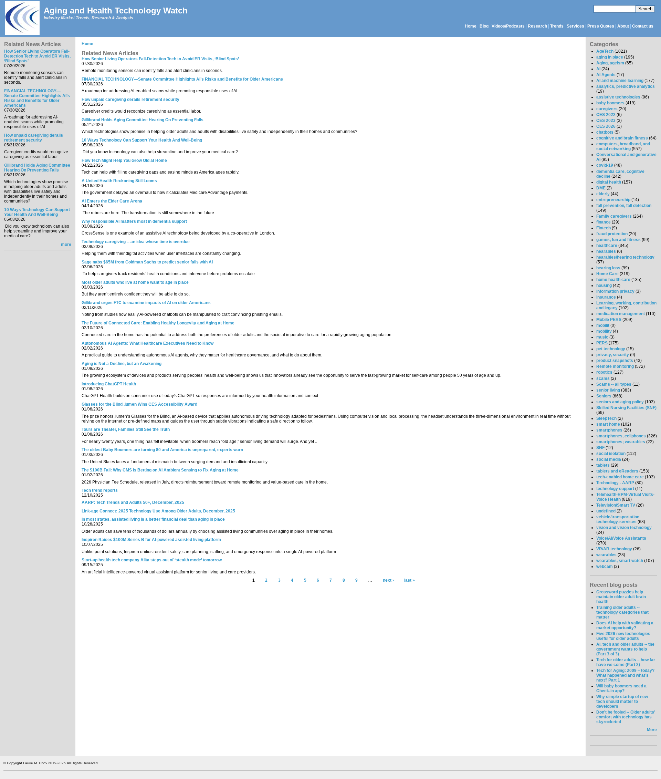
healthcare (606, 245)
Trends (557, 26)
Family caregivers (614, 216)
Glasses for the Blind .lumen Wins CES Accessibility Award (139, 404)
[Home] (22, 18)
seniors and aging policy (620, 401)
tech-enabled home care (620, 477)
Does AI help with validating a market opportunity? (624, 625)
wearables (606, 554)
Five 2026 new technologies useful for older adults (623, 636)
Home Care (607, 273)
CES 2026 (606, 126)
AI (598, 68)
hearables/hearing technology (625, 257)
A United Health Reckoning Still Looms (119, 180)
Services (575, 26)
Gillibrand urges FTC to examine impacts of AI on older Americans (146, 302)
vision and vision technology (624, 527)
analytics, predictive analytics (625, 86)
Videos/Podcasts (508, 26)
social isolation (611, 453)
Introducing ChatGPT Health (109, 384)
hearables (606, 251)
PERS (602, 343)
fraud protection (612, 233)
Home (470, 26)
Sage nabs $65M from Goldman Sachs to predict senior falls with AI (147, 262)
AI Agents (606, 74)
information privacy (615, 291)
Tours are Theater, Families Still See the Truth (126, 429)
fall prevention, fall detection (623, 205)
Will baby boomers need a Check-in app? (621, 688)
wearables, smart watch (619, 560)
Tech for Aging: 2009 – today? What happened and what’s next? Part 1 (625, 675)
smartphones (609, 430)
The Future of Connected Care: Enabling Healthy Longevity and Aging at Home (158, 323)
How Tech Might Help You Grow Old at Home (124, 160)
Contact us (642, 26)
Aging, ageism (610, 63)
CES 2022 (606, 114)
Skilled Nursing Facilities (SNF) (626, 407)
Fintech (603, 228)
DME (601, 188)
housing (604, 285)
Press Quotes (600, 26)
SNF (600, 447)
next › (388, 580)
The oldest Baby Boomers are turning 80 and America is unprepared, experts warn (162, 449)
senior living (608, 390)
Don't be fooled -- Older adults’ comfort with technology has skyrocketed (625, 717)
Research (537, 26)
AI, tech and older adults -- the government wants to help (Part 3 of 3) (625, 649)
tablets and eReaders (617, 471)
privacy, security (612, 354)
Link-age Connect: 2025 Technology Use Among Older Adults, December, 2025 (158, 511)
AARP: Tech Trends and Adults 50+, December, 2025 (133, 502)
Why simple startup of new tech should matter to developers (622, 701)
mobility (604, 331)
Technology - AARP (615, 482)
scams (603, 378)
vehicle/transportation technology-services (617, 519)
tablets (603, 465)
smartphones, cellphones (621, 436)
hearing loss (608, 268)
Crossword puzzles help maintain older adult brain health (621, 597)
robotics (604, 372)
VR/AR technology (614, 549)
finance (603, 222)
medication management (620, 313)
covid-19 (604, 165)
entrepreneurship (613, 199)
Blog (484, 26)
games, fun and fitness (618, 239)
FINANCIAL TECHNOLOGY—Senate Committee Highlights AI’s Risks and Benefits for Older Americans (37, 98)
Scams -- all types (613, 384)
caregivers (607, 108)
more (66, 244)
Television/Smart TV (615, 505)
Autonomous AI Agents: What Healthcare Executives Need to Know (147, 343)
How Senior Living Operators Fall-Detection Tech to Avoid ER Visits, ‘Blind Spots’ (37, 56)
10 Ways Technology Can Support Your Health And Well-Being (37, 212)
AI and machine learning (619, 80)
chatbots (604, 132)
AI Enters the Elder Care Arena (112, 201)
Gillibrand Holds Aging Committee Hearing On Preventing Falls (37, 168)
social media (608, 459)
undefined (606, 511)
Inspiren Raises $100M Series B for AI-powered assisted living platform (151, 539)
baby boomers (610, 103)
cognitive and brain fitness (622, 138)
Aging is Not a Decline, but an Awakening (121, 363)
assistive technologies (618, 97)
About (623, 26)
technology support (615, 488)
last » (409, 580)
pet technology (610, 348)
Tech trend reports (100, 490)
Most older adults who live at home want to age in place (135, 282)
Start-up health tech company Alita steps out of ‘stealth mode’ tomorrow (152, 560)
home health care (613, 279)
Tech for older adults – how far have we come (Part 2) (625, 662)
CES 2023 (606, 120)
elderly (603, 193)
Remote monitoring (615, 366)
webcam (604, 566)
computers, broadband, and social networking (623, 146)
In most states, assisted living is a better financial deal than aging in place (153, 519)
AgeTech (604, 51)
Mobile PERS (608, 319)
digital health (608, 182)
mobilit (602, 325)
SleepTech (606, 418)
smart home (608, 424)
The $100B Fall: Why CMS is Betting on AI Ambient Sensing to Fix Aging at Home (160, 470)
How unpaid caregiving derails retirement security (33, 138)
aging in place (609, 57)
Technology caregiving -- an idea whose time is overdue (136, 241)
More (652, 729)
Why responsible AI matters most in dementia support (134, 221)
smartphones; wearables (620, 441)
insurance (606, 297)
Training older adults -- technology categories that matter (622, 612)
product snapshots (614, 360)
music (602, 337)
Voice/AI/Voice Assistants (621, 538)
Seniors (603, 396)
